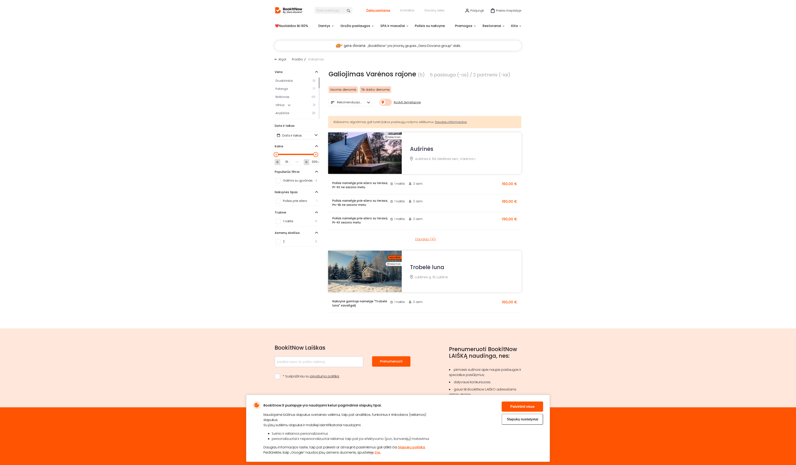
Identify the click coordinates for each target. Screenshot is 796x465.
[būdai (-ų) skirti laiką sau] (289, 10)
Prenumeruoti (391, 361)
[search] (348, 10)
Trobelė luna (427, 267)
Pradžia (297, 59)
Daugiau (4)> (425, 239)
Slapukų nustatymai (522, 419)
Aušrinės (421, 149)
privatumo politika (324, 376)
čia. (378, 452)
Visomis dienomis (343, 90)
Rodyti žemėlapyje (407, 102)
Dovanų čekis (434, 10)
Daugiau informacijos (451, 122)
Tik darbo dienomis (375, 90)
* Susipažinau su (311, 376)
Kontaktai (407, 10)
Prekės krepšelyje (508, 11)
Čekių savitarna (378, 10)
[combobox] (350, 102)
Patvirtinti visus (522, 406)
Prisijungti (477, 11)
